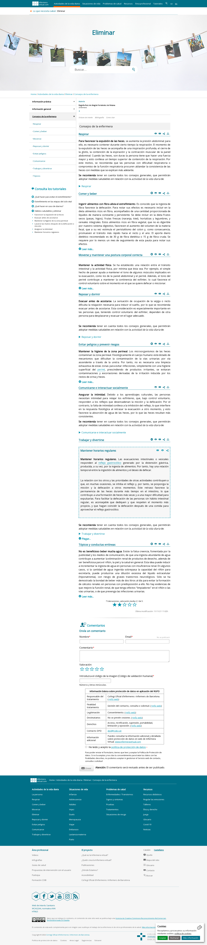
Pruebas (110, 804)
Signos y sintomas (114, 799)
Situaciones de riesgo (116, 814)
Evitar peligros (39, 153)
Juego (146, 814)
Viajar (71, 824)
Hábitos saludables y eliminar (48, 211)
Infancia (73, 794)
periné (101, 369)
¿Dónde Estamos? (90, 870)
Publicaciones (88, 865)
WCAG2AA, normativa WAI (43, 908)
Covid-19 (147, 824)
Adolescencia (75, 799)
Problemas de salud (112, 3)
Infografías (37, 860)
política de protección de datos (128, 747)
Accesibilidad (87, 875)
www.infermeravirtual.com (128, 741)
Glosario (147, 819)
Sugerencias (87, 940)
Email (147, 636)
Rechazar (174, 938)
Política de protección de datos (44, 940)
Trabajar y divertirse (42, 168)
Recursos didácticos (152, 794)
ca (171, 3)
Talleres (147, 804)
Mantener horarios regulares (47, 232)
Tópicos (36, 176)
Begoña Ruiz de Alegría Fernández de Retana (97, 105)
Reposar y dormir (41, 146)
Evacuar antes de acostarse (46, 218)
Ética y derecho (150, 809)
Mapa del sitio (151, 860)
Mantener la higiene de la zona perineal (51, 221)
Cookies (63, 940)
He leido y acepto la (118, 747)
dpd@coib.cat (115, 730)
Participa (36, 875)
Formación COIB (39, 880)
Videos (35, 855)
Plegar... (85, 538)
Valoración (85, 664)
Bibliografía (99, 117)
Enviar (86, 768)
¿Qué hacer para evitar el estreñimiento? (53, 196)
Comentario (86, 647)
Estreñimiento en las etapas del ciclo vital (53, 201)
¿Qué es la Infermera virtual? (95, 855)
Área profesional (143, 3)
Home (33, 94)
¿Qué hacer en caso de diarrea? (49, 206)
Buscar (148, 875)
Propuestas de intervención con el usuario (51, 870)
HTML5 (35, 911)
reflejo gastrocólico (109, 462)
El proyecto (87, 850)
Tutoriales (158, 3)
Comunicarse (39, 161)
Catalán (146, 850)
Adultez (72, 804)
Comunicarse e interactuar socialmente (104, 432)
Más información (190, 938)
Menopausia (75, 819)
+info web (113, 699)
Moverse (37, 138)
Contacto (149, 870)
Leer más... (86, 249)
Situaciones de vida (91, 3)
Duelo (72, 814)
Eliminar (69, 94)
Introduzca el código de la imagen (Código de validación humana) (116, 676)
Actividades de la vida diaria (67, 3)
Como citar (110, 117)
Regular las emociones (153, 799)
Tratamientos (112, 809)
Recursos (128, 3)
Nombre (84, 636)
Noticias (147, 829)
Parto (71, 839)
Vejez (71, 809)
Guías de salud (39, 865)
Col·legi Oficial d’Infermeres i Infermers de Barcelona (67, 935)
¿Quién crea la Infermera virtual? (97, 860)
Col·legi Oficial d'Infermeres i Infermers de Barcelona (106, 880)
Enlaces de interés (86, 117)
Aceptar (162, 938)
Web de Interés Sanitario (43, 905)
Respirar (37, 124)
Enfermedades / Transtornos (119, 794)
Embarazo (73, 829)
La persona (37, 794)
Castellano (159, 850)
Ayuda (148, 855)
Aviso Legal (74, 940)
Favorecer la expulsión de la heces (49, 215)
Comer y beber (40, 131)
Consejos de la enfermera (86, 94)
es (176, 3)
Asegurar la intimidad (43, 229)
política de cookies (183, 933)
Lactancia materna (77, 834)
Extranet (98, 940)
